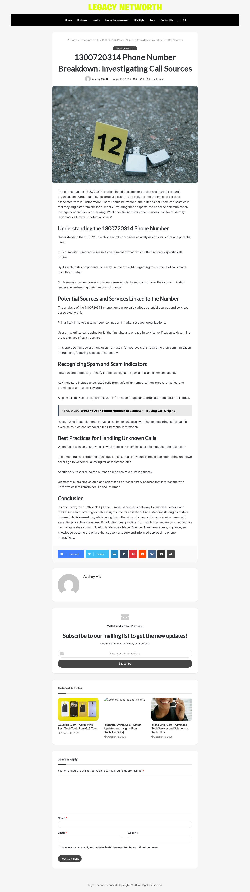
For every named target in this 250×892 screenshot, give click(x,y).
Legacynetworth (90, 39)
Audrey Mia (98, 79)
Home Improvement (117, 20)
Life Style (139, 20)
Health (96, 20)
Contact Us (167, 20)
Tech (152, 20)
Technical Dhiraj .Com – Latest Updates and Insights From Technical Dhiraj (122, 728)
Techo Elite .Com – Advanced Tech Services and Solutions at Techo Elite (170, 728)
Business (82, 20)
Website (133, 832)
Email (62, 832)
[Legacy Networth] (125, 7)
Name (62, 818)
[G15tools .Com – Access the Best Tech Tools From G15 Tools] (78, 709)
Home (68, 20)
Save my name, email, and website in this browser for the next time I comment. (110, 847)
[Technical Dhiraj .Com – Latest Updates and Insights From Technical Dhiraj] (124, 709)
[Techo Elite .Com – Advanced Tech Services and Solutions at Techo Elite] (171, 709)
